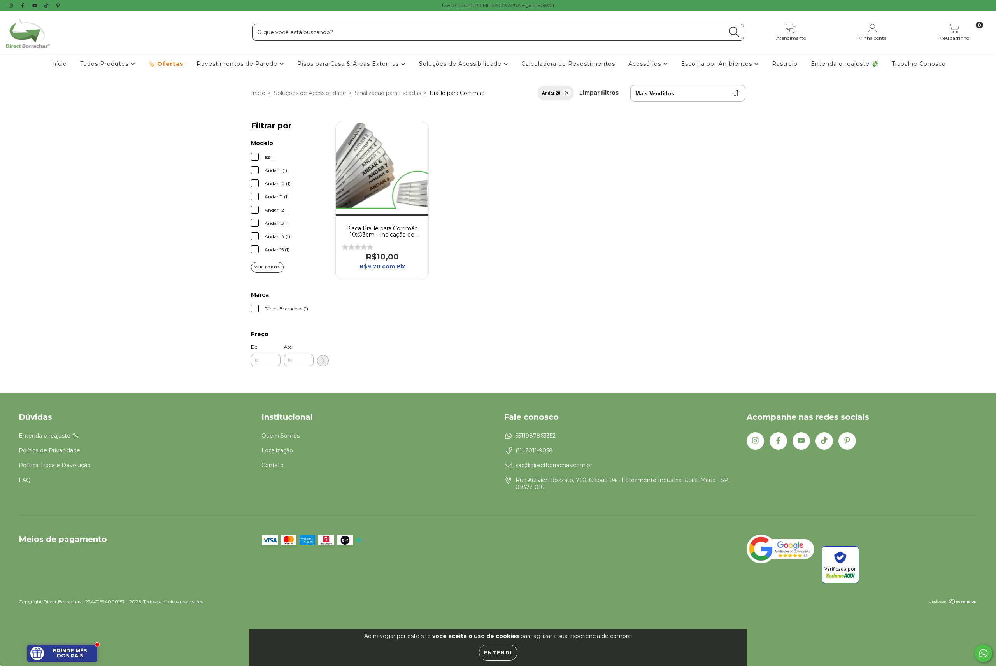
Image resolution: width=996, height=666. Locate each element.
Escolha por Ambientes (717, 63)
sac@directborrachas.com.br (554, 465)
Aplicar (323, 360)
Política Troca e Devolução (55, 465)
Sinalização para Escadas (388, 92)
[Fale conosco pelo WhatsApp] (983, 653)
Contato (272, 465)
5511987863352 (536, 435)
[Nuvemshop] (953, 602)
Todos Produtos (105, 63)
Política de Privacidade (49, 450)
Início (58, 63)
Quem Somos (280, 435)
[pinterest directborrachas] (58, 5)
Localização (277, 450)
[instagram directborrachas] (12, 5)
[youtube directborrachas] (35, 5)
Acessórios (645, 63)
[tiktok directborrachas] (47, 5)
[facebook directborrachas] (23, 5)
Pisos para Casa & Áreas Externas (349, 63)
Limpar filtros (599, 92)
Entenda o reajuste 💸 (845, 63)
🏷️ (165, 63)
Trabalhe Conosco (919, 63)
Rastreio (785, 63)
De (254, 347)
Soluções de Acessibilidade (461, 63)
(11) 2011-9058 (534, 450)
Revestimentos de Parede (237, 63)
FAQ (25, 480)
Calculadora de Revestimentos (568, 63)
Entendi (498, 652)
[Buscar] (734, 32)
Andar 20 (551, 93)
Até (288, 347)
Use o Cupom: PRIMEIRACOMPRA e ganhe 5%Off (498, 5)
